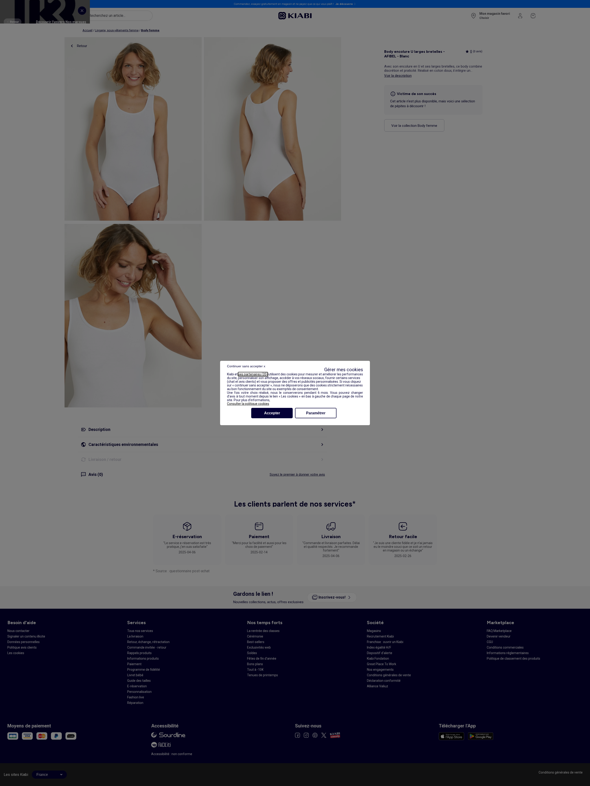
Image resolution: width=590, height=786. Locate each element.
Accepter (272, 413)
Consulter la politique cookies (248, 404)
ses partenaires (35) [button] (253, 374)
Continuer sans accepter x (246, 366)
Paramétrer (315, 413)
